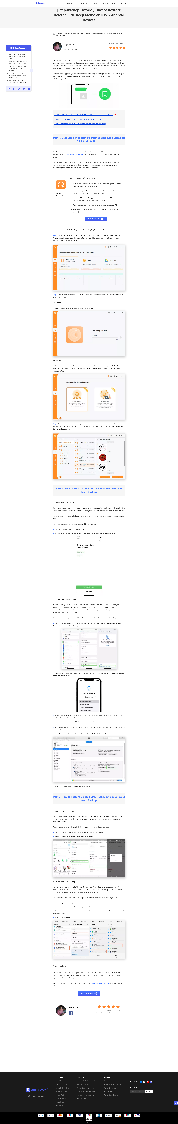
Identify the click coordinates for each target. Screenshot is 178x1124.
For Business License (111, 1095)
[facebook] (141, 1082)
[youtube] (148, 1082)
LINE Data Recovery (18, 48)
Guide (104, 3)
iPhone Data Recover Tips (85, 1088)
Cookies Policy (61, 1099)
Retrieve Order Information (113, 1084)
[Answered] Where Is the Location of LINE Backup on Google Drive (17, 75)
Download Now (94, 219)
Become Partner (61, 1084)
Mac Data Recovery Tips (85, 1084)
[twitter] (144, 1082)
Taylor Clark (69, 44)
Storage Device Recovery (85, 1095)
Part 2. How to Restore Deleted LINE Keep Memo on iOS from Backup (78, 119)
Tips (95, 3)
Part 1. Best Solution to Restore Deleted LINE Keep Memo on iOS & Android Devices (83, 115)
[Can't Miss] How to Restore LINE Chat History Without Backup (17, 56)
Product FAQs (109, 1091)
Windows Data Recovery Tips (87, 1081)
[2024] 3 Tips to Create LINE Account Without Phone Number (17, 68)
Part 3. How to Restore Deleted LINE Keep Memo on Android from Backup (80, 124)
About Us (59, 1081)
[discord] (151, 1082)
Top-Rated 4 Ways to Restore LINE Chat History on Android (18, 62)
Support (114, 3)
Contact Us (108, 1081)
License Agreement (62, 1091)
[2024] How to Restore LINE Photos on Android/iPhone (17, 81)
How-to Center (82, 1099)
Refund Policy (60, 1102)
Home (58, 33)
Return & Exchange (110, 1088)
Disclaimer (59, 1106)
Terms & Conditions (62, 1088)
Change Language (37, 1096)
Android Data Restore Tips (86, 1091)
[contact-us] (176, 1103)
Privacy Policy (60, 1095)
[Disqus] (89, 1048)
